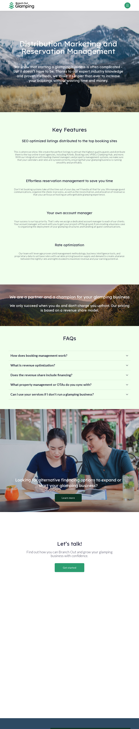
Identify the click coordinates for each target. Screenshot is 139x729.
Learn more (68, 497)
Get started (69, 567)
